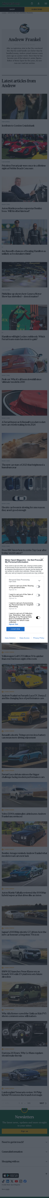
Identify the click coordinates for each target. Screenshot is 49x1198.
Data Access (24, 638)
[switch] (38, 586)
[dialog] (24, 599)
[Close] (42, 560)
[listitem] (24, 580)
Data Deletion (10, 638)
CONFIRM (15, 629)
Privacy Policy (38, 638)
